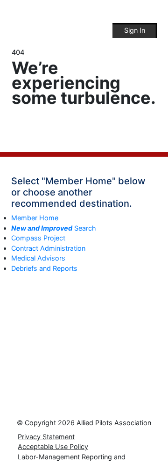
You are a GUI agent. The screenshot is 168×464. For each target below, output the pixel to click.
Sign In (134, 30)
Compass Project (38, 238)
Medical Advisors (38, 258)
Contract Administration (48, 248)
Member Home (34, 218)
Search (53, 228)
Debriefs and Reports (44, 268)
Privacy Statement (46, 437)
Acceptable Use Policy (53, 446)
